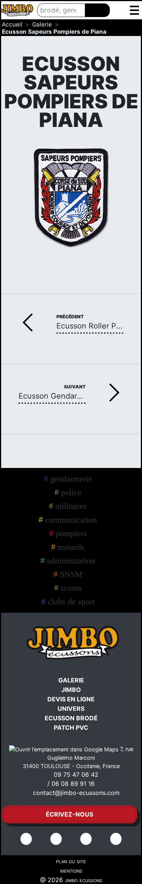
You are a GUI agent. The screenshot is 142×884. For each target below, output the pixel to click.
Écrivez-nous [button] (69, 814)
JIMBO (71, 689)
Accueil (12, 24)
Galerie (42, 24)
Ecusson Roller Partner (89, 326)
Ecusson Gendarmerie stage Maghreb (52, 397)
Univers (71, 708)
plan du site (71, 861)
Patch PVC (71, 727)
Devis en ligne (71, 699)
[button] (134, 10)
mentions (71, 870)
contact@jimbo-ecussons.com (76, 792)
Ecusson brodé (71, 718)
